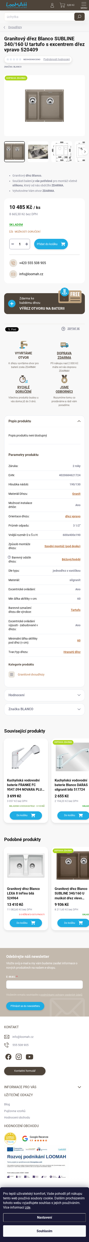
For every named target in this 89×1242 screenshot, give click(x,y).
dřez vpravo (73, 516)
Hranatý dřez (72, 652)
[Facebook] (7, 1056)
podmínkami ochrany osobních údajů (61, 994)
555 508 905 (20, 1045)
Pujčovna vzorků (14, 1111)
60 (79, 640)
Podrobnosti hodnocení (56, 59)
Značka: (13, 67)
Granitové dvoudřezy (31, 674)
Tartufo (76, 610)
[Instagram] (18, 1056)
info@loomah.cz (23, 1036)
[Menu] (84, 5)
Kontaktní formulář (25, 1070)
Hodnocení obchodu (17, 1117)
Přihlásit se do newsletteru (25, 1006)
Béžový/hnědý (71, 559)
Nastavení (44, 1217)
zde (27, 1207)
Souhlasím (44, 1231)
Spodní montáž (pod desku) (62, 546)
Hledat (79, 16)
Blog (7, 1104)
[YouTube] (29, 1056)
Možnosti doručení (27, 231)
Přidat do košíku (47, 244)
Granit (76, 493)
